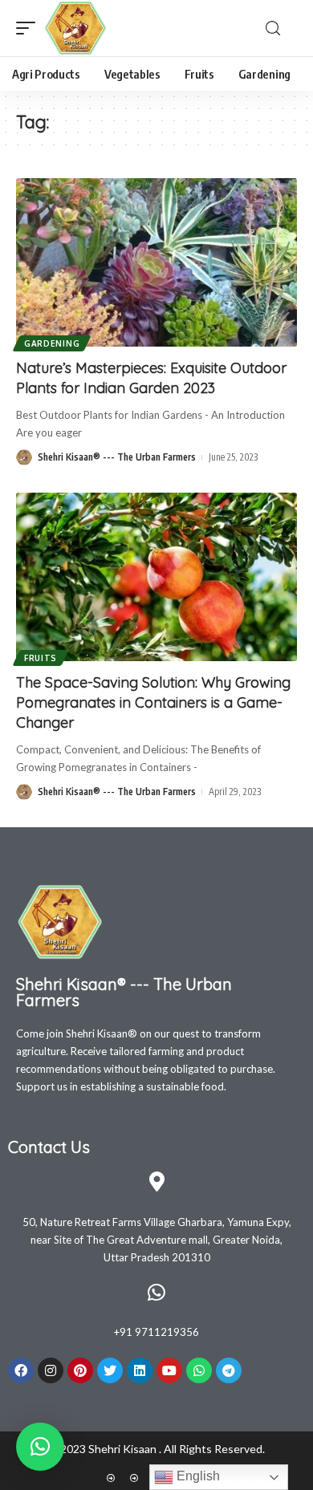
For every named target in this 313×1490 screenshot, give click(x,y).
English (196, 1476)
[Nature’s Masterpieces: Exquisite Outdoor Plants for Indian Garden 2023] (156, 262)
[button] (40, 1447)
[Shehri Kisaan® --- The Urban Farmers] (75, 28)
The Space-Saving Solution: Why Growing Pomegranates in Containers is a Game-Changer (153, 702)
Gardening (51, 343)
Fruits (40, 658)
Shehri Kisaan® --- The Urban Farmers (117, 457)
